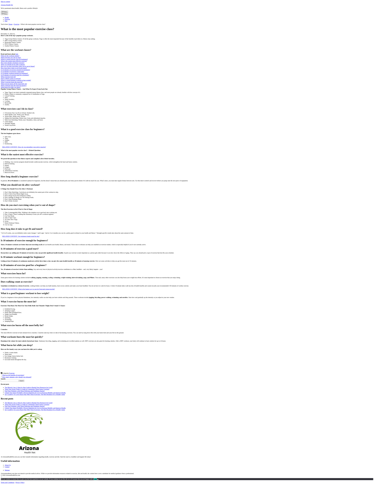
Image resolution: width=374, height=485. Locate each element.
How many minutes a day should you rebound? (16, 377)
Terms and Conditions (7, 482)
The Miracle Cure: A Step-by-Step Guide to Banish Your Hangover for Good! (28, 387)
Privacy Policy (20, 482)
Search (22, 381)
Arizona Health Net (7, 5)
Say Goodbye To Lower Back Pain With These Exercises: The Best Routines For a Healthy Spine (35, 394)
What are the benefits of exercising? (13, 375)
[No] (98, 479)
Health (7, 17)
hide (17, 54)
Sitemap (7, 470)
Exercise (7, 19)
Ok (95, 479)
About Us (8, 465)
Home (10, 24)
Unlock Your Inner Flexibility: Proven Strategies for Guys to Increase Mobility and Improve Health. (35, 393)
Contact (7, 467)
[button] (1, 477)
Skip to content (5, 1)
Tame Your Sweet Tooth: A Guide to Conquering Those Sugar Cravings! (27, 389)
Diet (6, 21)
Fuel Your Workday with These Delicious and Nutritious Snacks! (25, 391)
